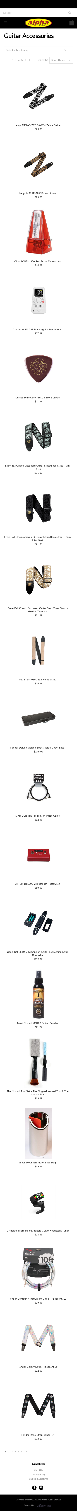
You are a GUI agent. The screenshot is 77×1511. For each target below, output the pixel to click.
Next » (26, 1452)
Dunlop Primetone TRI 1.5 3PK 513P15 (37, 397)
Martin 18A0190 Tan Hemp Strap (37, 679)
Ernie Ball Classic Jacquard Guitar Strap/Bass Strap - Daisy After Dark (37, 538)
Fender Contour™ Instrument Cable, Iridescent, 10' (38, 1298)
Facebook (34, 1488)
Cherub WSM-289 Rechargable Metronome (37, 329)
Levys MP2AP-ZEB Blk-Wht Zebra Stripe (38, 125)
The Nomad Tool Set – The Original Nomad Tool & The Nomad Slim (38, 1093)
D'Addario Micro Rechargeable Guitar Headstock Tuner (37, 1230)
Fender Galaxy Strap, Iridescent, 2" (38, 1366)
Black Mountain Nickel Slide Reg (37, 1162)
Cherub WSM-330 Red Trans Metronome (37, 261)
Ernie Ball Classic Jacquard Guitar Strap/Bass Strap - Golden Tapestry (38, 610)
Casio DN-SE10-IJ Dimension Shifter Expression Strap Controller (37, 953)
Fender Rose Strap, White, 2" (37, 1434)
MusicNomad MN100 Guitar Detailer (37, 1023)
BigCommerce (44, 1505)
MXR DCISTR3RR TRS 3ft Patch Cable (37, 815)
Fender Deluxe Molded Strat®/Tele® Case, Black (37, 747)
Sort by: (43, 60)
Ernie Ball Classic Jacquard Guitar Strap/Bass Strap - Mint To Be (37, 467)
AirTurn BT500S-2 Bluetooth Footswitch (37, 883)
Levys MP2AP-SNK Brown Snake (37, 193)
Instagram (41, 1488)
